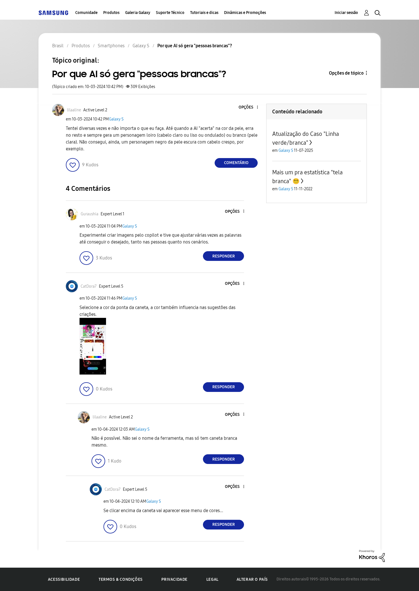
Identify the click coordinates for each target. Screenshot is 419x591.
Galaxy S (116, 119)
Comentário (236, 162)
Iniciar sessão (346, 12)
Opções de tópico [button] (346, 73)
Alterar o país (252, 579)
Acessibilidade (64, 579)
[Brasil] (53, 12)
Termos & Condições (121, 579)
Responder (223, 256)
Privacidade (174, 579)
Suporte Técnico (170, 12)
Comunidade (86, 12)
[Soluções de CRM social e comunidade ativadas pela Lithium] (372, 555)
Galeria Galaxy (137, 12)
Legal (212, 579)
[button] (248, 107)
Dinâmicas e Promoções (245, 12)
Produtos (111, 12)
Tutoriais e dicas (204, 12)
